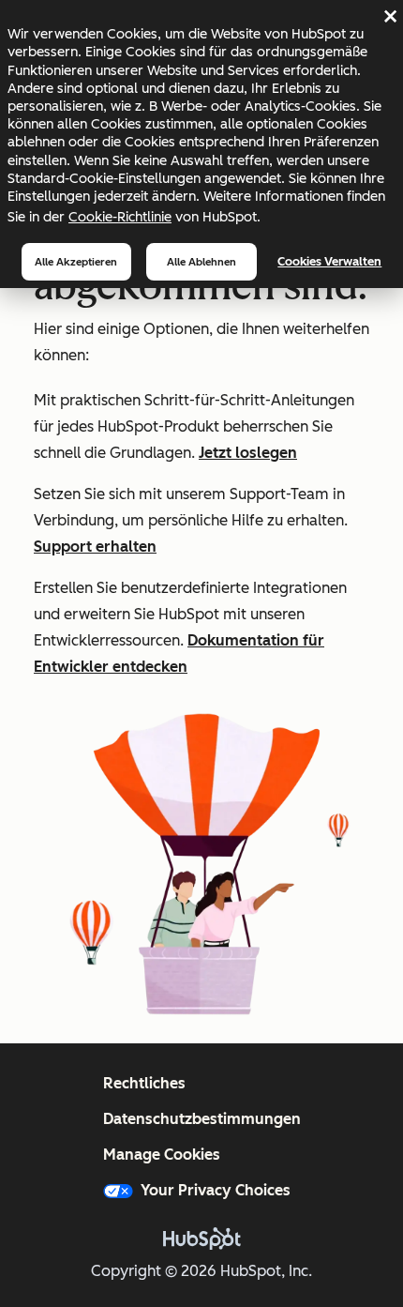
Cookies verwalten (329, 261)
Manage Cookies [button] (161, 1154)
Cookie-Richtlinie (120, 216)
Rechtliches (144, 1083)
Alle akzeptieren (76, 261)
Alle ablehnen (201, 261)
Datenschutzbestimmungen (202, 1119)
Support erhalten (95, 546)
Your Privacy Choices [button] (216, 1190)
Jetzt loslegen (248, 453)
